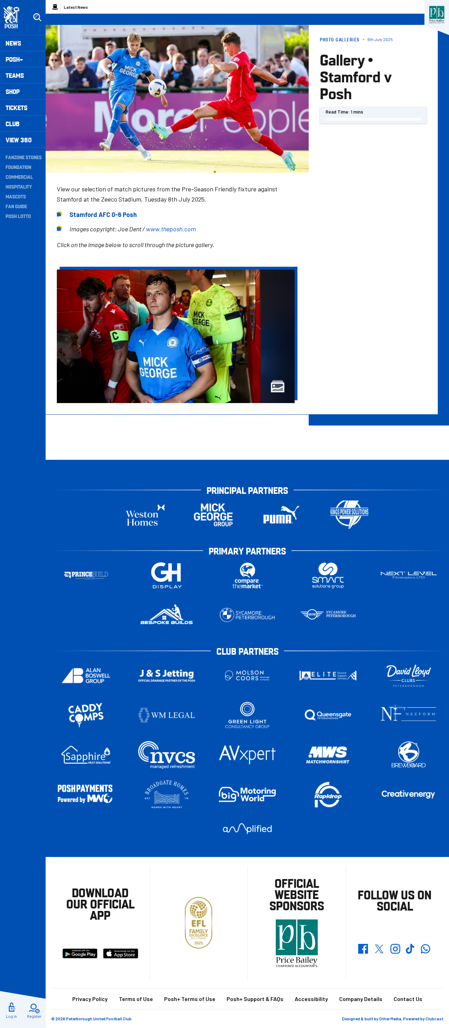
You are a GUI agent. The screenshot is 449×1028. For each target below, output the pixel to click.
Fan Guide (16, 206)
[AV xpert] (247, 754)
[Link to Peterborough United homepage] (15, 17)
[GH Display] (166, 575)
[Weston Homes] (145, 515)
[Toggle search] (37, 17)
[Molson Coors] (247, 675)
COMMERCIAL (19, 176)
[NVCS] (166, 755)
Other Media (390, 1018)
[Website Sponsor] (436, 14)
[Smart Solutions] (328, 575)
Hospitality (19, 186)
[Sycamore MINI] (328, 615)
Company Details (360, 998)
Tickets (16, 107)
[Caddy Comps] (86, 715)
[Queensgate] (328, 715)
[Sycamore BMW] (247, 615)
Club (12, 123)
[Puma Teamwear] (281, 515)
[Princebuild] (86, 575)
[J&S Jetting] (166, 675)
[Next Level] (408, 575)
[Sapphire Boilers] (86, 755)
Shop (13, 91)
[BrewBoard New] (408, 755)
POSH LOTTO (18, 215)
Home (55, 7)
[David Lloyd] (408, 675)
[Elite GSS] (328, 675)
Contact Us (408, 998)
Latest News (76, 7)
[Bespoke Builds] (166, 615)
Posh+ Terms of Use (189, 998)
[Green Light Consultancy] (247, 715)
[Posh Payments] (86, 794)
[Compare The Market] (247, 575)
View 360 (19, 139)
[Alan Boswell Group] (86, 675)
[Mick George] (213, 515)
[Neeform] (408, 715)
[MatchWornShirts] (328, 755)
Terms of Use (136, 998)
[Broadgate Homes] (166, 794)
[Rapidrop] (328, 794)
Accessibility (311, 998)
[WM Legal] (166, 715)
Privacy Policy (90, 998)
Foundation (18, 166)
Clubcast (434, 1018)
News (13, 43)
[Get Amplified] (247, 828)
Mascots (16, 196)
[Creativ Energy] (408, 794)
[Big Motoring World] (247, 794)
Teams (15, 75)
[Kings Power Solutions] (349, 515)
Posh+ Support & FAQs (255, 998)
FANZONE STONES (24, 157)
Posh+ (14, 59)
